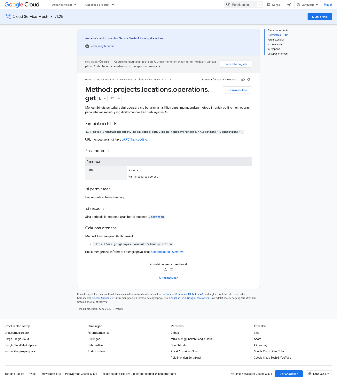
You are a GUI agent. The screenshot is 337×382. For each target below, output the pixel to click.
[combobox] (243, 4)
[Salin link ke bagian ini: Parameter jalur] (117, 151)
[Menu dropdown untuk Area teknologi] (76, 4)
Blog (256, 332)
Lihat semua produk (17, 332)
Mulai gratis (320, 16)
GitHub (175, 332)
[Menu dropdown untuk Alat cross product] (114, 4)
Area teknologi (62, 4)
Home (88, 79)
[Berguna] (243, 80)
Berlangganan (289, 374)
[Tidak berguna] (249, 80)
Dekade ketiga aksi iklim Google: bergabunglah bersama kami (138, 373)
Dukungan (94, 339)
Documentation (105, 79)
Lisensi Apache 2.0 (102, 298)
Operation (156, 217)
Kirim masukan (237, 90)
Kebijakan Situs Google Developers (189, 298)
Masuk (328, 4)
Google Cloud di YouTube (269, 351)
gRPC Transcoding (134, 139)
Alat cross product (97, 4)
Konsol (276, 4)
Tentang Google (14, 373)
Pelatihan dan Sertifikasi (186, 357)
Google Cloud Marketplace (21, 345)
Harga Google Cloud (17, 339)
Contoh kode (178, 345)
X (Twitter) (260, 345)
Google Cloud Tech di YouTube (272, 357)
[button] (124, 46)
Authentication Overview (167, 252)
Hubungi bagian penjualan (20, 351)
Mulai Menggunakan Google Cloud (192, 339)
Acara (257, 339)
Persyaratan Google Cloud (81, 373)
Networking (126, 79)
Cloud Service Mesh (30, 16)
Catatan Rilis (95, 345)
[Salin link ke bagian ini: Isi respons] (108, 209)
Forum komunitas (98, 332)
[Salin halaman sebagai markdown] (112, 98)
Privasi (32, 373)
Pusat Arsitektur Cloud (185, 351)
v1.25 (58, 16)
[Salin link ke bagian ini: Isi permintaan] (114, 189)
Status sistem (96, 351)
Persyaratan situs (50, 373)
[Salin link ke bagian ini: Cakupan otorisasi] (121, 228)
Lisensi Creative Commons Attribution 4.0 (180, 294)
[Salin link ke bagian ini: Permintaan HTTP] (120, 123)
